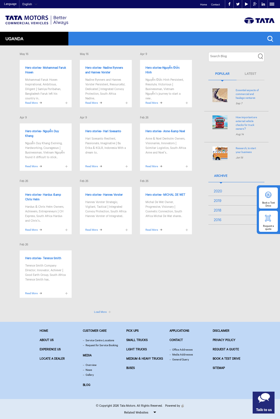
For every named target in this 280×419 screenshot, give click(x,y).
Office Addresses (182, 349)
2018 (217, 210)
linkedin (263, 4)
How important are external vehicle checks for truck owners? (246, 123)
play (246, 4)
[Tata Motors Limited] (36, 16)
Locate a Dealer (52, 358)
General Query (180, 359)
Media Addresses (182, 354)
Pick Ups (132, 331)
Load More (100, 312)
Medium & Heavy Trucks (144, 358)
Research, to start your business (246, 150)
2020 (218, 191)
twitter (238, 4)
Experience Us (50, 349)
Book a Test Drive (226, 358)
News (89, 370)
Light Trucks (136, 349)
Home (203, 4)
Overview (91, 365)
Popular (222, 73)
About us (47, 340)
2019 (217, 200)
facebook (229, 4)
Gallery (90, 375)
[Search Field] (271, 38)
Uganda (14, 38)
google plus (254, 4)
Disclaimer (221, 331)
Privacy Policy (224, 340)
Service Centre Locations (100, 340)
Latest (250, 73)
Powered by (172, 406)
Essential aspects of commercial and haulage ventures (247, 94)
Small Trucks (137, 340)
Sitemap (219, 368)
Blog (86, 385)
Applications (179, 331)
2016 (217, 219)
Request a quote (226, 349)
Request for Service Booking (102, 345)
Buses (130, 368)
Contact (215, 4)
